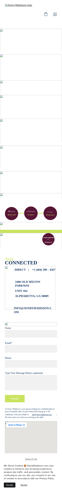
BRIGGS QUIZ (12, 215)
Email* (8, 343)
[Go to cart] (46, 14)
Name (8, 328)
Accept (9, 485)
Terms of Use (31, 459)
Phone (8, 358)
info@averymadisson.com (42, 414)
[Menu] (55, 14)
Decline (24, 485)
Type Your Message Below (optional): (24, 373)
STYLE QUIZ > (50, 215)
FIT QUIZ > (31, 215)
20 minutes (47, 242)
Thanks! (15, 398)
